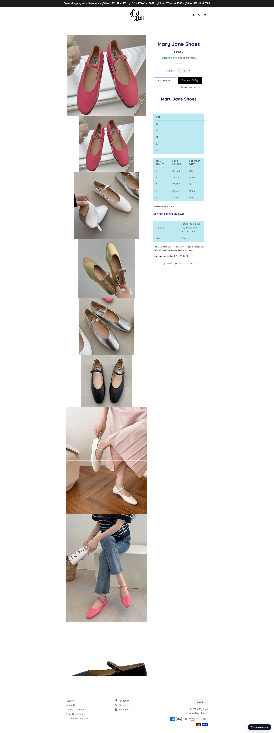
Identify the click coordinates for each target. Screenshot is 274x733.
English (200, 702)
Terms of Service (75, 709)
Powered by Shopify (197, 713)
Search (70, 700)
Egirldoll (203, 709)
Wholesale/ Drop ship (77, 718)
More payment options (190, 87)
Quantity (170, 70)
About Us (71, 705)
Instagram (123, 709)
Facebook (123, 700)
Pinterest (123, 705)
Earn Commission (75, 714)
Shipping (166, 57)
